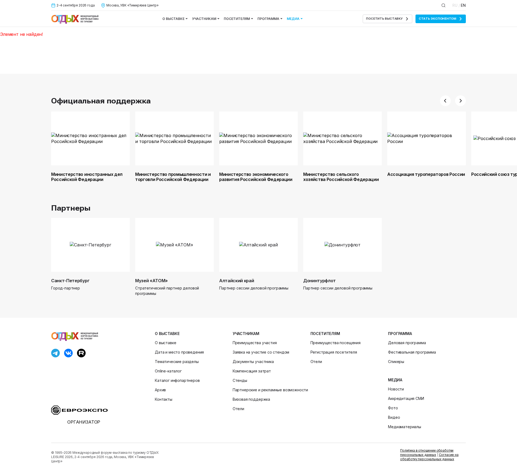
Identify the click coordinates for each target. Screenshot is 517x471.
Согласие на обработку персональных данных (429, 457)
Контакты (163, 399)
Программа (268, 19)
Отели (238, 408)
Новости (396, 389)
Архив (160, 390)
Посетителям (237, 19)
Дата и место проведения (179, 352)
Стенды (240, 380)
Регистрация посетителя (333, 352)
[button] (445, 100)
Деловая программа (407, 342)
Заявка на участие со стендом (261, 352)
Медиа (293, 19)
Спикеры (396, 361)
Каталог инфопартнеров (177, 380)
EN (463, 5)
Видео (394, 417)
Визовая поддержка (251, 399)
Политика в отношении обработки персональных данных (426, 452)
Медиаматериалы (404, 426)
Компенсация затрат (252, 371)
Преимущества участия (255, 342)
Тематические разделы (177, 361)
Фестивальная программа (412, 352)
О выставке (173, 19)
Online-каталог (168, 371)
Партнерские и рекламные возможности (270, 390)
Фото (393, 408)
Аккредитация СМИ (406, 398)
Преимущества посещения (335, 342)
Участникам (204, 19)
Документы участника (253, 361)
